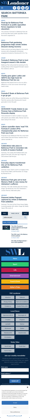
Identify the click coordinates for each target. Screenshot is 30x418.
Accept (15, 403)
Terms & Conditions (22, 302)
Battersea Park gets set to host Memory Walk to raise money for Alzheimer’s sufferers (14, 182)
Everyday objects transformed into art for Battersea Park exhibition (13, 165)
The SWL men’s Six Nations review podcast (19, 235)
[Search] (25, 217)
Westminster (22, 333)
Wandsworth (8, 333)
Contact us (8, 306)
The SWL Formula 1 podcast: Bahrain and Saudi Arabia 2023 (19, 227)
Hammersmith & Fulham (8, 315)
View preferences (15, 412)
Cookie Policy (11, 415)
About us (8, 297)
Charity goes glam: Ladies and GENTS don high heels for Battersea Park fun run (13, 78)
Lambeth (7, 324)
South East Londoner (22, 346)
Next (25, 213)
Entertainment (15, 276)
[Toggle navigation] (2, 8)
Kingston (22, 320)
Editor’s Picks (15, 287)
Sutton (22, 328)
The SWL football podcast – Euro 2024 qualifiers (19, 241)
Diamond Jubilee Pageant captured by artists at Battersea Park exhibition (14, 199)
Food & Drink (15, 281)
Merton (22, 324)
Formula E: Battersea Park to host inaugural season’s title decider (14, 61)
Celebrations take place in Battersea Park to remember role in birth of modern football (14, 148)
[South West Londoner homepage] (15, 3)
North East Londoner (8, 346)
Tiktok (27, 8)
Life (15, 270)
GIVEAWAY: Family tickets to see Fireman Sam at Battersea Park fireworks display (14, 111)
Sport (3, 58)
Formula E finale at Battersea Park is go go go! (14, 94)
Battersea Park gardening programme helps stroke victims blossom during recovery (14, 44)
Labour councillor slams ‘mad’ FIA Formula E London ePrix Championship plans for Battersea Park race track (14, 129)
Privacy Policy (18, 415)
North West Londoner (7, 351)
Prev (4, 213)
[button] (27, 387)
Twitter (23, 8)
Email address (6, 373)
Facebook (14, 8)
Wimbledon (7, 337)
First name (4, 367)
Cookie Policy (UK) (22, 306)
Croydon (7, 320)
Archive (4, 144)
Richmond (8, 328)
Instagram (18, 8)
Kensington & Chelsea (22, 315)
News (3, 20)
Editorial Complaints (22, 298)
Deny (15, 407)
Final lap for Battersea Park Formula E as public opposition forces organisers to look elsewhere (13, 25)
